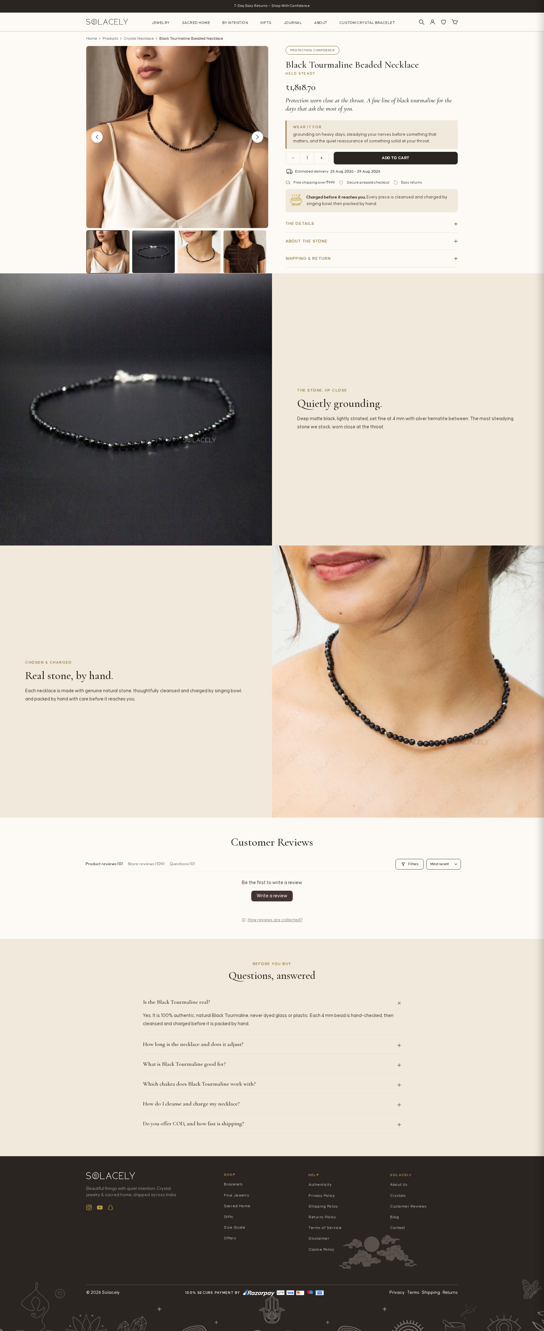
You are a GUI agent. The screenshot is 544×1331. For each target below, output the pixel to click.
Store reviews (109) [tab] (146, 864)
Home (91, 39)
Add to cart (396, 158)
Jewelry (161, 23)
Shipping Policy (323, 1206)
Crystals (398, 1196)
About (320, 23)
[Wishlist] (443, 22)
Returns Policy (322, 1217)
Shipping (431, 1292)
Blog (394, 1217)
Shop (229, 1174)
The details (300, 223)
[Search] (421, 22)
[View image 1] (107, 251)
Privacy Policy (322, 1196)
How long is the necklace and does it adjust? (193, 1044)
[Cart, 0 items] (454, 22)
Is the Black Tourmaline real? (176, 1001)
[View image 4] (244, 251)
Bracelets (233, 1184)
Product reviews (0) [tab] (104, 864)
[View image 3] (199, 251)
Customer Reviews (408, 1206)
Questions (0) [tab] (182, 864)
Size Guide (234, 1227)
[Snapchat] (110, 1207)
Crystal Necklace (139, 39)
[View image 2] (153, 251)
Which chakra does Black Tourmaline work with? (199, 1083)
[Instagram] (89, 1207)
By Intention (235, 23)
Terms (413, 1292)
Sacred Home (196, 23)
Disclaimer (319, 1239)
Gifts (266, 23)
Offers (230, 1238)
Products (110, 39)
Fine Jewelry (236, 1195)
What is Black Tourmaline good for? (184, 1063)
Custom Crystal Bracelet (367, 23)
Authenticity (320, 1185)
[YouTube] (100, 1207)
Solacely (401, 1175)
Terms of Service (325, 1228)
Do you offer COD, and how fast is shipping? (193, 1123)
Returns (450, 1292)
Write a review (272, 896)
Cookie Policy (321, 1250)
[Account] (432, 22)
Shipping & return (308, 258)
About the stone (307, 241)
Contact (397, 1228)
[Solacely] (107, 22)
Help (314, 1175)
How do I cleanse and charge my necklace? (191, 1103)
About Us (398, 1185)
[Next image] (257, 137)
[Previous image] (97, 137)
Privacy (397, 1292)
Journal (293, 23)
